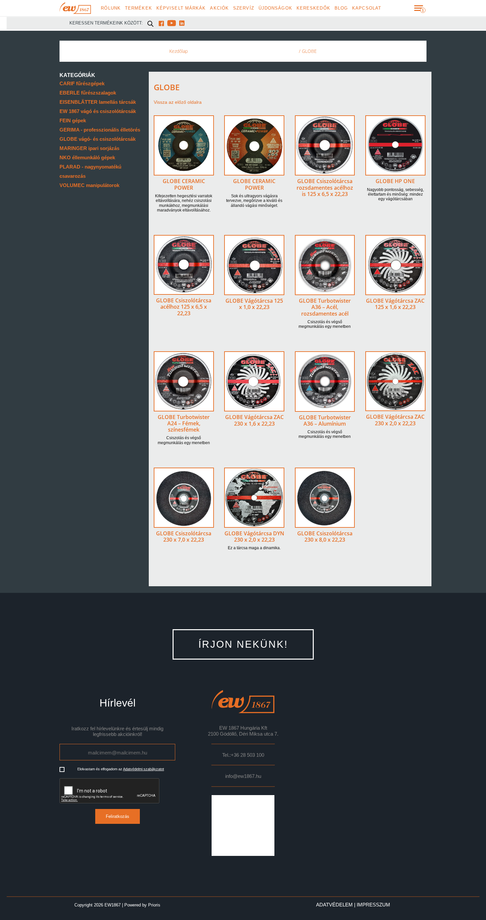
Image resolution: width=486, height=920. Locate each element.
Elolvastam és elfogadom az (120, 769)
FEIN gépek (73, 120)
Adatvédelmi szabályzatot (143, 769)
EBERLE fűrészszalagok (88, 93)
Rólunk (111, 8)
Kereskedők (313, 8)
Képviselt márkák (181, 8)
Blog (341, 8)
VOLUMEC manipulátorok (89, 185)
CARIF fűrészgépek (82, 83)
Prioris (154, 904)
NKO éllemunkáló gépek (87, 157)
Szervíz (243, 8)
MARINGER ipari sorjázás (89, 148)
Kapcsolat (366, 8)
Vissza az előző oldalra (178, 102)
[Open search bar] (150, 23)
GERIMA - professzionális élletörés (100, 130)
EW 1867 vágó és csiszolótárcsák (98, 111)
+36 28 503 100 (247, 755)
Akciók (219, 8)
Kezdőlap (178, 51)
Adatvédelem (334, 904)
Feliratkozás (117, 816)
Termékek (138, 8)
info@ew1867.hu (243, 776)
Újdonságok (275, 8)
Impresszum (373, 904)
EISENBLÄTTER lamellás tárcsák (98, 102)
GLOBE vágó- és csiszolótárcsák (98, 139)
